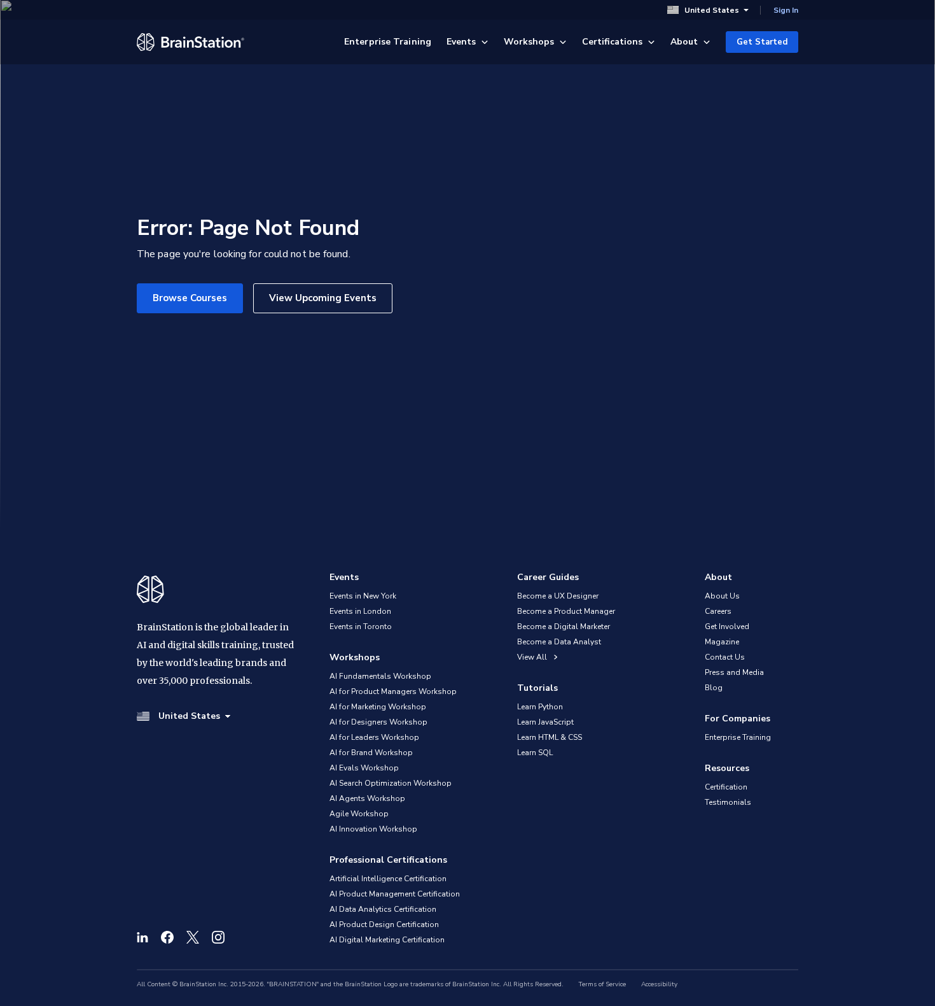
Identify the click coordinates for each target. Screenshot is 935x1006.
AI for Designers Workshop (378, 722)
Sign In (785, 10)
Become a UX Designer (558, 596)
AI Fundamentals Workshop (380, 676)
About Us (722, 596)
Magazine (722, 642)
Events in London (360, 611)
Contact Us (725, 657)
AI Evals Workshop (364, 768)
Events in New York (362, 596)
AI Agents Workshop (367, 798)
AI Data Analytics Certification (382, 909)
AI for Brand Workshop (371, 752)
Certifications (612, 42)
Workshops (529, 42)
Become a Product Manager (566, 611)
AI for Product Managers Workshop (393, 691)
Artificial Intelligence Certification (388, 879)
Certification (726, 787)
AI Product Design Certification (384, 924)
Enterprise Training (387, 42)
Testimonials (728, 802)
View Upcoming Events (323, 298)
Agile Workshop (359, 814)
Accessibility (659, 984)
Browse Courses (190, 298)
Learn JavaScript (545, 722)
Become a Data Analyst (559, 642)
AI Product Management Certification (394, 894)
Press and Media (734, 672)
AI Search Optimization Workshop (390, 783)
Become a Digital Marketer (563, 626)
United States (711, 10)
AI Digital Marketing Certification (387, 940)
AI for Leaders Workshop (374, 737)
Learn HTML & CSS (549, 737)
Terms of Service (602, 984)
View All (533, 657)
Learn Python (540, 707)
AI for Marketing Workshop (377, 707)
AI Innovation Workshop (373, 829)
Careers (718, 611)
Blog (714, 688)
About (684, 42)
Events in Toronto (360, 626)
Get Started (762, 42)
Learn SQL (535, 752)
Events (461, 42)
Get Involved (727, 626)
